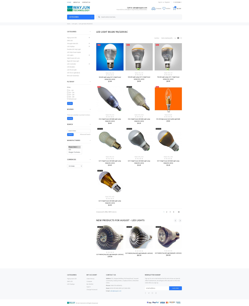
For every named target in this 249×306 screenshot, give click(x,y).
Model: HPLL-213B (168, 157)
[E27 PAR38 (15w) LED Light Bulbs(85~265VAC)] (110, 237)
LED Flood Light (72, 70)
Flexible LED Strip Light (74, 49)
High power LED (72, 38)
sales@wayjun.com (115, 291)
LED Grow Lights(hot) (73, 73)
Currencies (71, 159)
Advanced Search (85, 135)
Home (69, 2)
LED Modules (71, 67)
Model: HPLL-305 (139, 73)
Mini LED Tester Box (73, 76)
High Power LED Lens (73, 58)
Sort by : (157, 38)
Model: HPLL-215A (109, 197)
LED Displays (71, 46)
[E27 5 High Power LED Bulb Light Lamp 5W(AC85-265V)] (110, 182)
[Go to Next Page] (178, 212)
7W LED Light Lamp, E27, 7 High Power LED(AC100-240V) (168, 78)
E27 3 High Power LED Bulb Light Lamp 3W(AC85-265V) (110, 162)
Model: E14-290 (168, 115)
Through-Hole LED (72, 43)
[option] (109, 241)
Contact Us (86, 2)
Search (70, 124)
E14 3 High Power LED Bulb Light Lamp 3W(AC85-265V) (110, 120)
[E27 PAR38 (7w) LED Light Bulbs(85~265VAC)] (168, 236)
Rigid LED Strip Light (73, 61)
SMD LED (70, 41)
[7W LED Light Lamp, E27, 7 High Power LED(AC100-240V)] (168, 57)
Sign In (160, 2)
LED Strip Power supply (74, 52)
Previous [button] (175, 220)
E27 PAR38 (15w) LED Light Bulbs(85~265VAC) (109, 254)
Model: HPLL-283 (110, 115)
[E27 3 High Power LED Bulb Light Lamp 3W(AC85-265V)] (110, 141)
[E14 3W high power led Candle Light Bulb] (168, 99)
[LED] (74, 149)
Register (167, 2)
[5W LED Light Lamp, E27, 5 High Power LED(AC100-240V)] (139, 57)
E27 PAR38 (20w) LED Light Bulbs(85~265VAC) (139, 253)
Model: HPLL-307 (168, 73)
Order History (90, 279)
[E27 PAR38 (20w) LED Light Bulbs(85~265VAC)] (139, 237)
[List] (181, 38)
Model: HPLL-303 (110, 73)
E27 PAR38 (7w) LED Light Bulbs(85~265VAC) (168, 253)
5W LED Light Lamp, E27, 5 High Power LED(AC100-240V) (139, 78)
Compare (89, 281)
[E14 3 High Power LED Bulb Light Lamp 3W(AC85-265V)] (110, 99)
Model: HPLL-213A (139, 157)
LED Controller (71, 64)
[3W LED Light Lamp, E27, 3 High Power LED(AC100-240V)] (110, 57)
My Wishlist (90, 284)
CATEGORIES (74, 17)
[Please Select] (74, 147)
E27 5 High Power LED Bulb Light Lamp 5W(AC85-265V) (110, 202)
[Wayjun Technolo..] (74, 152)
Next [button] (180, 220)
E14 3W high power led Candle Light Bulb (168, 119)
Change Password (92, 290)
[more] (70, 118)
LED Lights (74, 24)
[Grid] (178, 38)
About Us (76, 2)
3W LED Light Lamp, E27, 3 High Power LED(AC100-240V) (110, 78)
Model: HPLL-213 (110, 157)
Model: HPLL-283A (139, 115)
